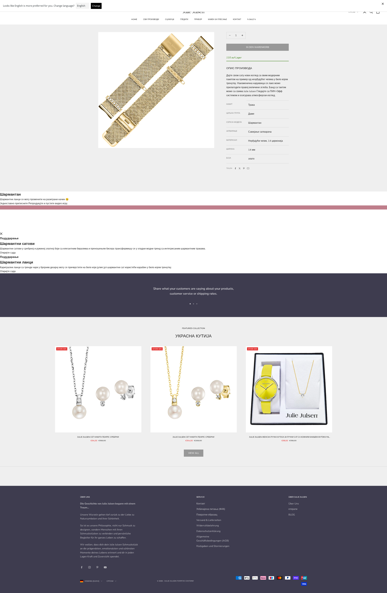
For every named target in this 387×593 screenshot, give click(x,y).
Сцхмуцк (169, 19)
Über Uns (293, 503)
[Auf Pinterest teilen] (244, 168)
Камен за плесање (217, 19)
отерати (292, 509)
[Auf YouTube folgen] (105, 567)
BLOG (291, 514)
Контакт (237, 19)
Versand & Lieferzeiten (208, 520)
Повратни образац (206, 514)
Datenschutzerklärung (208, 531)
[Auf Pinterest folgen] (97, 567)
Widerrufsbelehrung (207, 525)
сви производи (151, 19)
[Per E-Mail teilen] (248, 168)
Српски (351, 12)
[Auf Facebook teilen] (235, 168)
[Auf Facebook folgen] (81, 567)
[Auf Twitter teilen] (239, 168)
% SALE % (251, 19)
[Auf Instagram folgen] (89, 567)
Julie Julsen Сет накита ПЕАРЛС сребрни (98, 437)
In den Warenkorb (257, 47)
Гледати (184, 19)
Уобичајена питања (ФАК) (210, 509)
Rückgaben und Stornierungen (212, 546)
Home (134, 19)
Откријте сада (8, 252)
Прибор (198, 19)
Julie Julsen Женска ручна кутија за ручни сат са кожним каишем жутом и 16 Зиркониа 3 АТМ (289, 437)
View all (193, 453)
